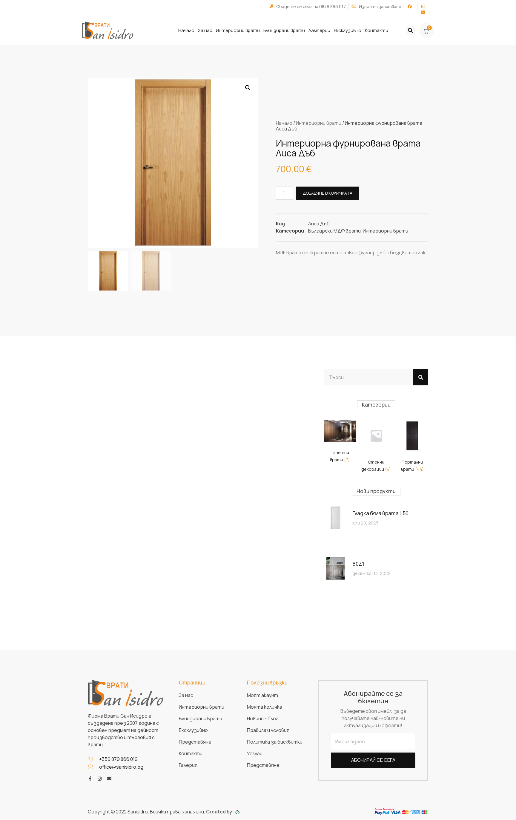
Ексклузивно (347, 30)
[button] (410, 30)
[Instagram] (99, 778)
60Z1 (358, 563)
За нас (205, 30)
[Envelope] (109, 778)
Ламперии (319, 30)
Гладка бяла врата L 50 (380, 513)
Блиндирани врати (284, 30)
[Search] (420, 377)
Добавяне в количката (327, 193)
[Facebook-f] (90, 778)
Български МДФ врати (334, 230)
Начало (186, 30)
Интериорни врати (238, 30)
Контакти (376, 30)
